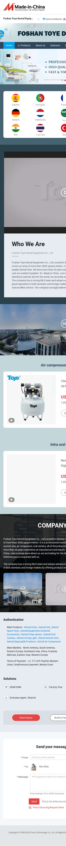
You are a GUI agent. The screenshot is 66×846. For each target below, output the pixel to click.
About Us (40, 45)
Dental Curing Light (27, 637)
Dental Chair (30, 627)
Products (25, 45)
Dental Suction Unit (48, 637)
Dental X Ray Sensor (31, 634)
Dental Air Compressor (49, 641)
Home (9, 45)
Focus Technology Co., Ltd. (42, 832)
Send (34, 801)
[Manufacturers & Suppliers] (24, 7)
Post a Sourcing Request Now (46, 807)
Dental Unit (44, 627)
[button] (62, 80)
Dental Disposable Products (21, 641)
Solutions (55, 45)
